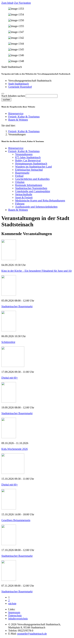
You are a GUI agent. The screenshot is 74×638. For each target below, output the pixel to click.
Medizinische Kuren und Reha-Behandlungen (40, 200)
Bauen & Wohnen (18, 119)
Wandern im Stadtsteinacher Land (33, 166)
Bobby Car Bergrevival (28, 160)
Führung (19, 203)
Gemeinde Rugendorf (20, 86)
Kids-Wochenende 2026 (14, 448)
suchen (6, 99)
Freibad (19, 175)
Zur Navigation (22, 2)
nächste (12, 603)
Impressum (14, 612)
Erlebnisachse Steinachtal (29, 169)
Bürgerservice (15, 113)
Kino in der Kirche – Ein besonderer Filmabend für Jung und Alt (36, 270)
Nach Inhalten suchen (13, 95)
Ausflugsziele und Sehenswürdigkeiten (36, 206)
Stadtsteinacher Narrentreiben (31, 188)
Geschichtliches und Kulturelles (32, 178)
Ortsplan (19, 182)
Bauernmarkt (22, 172)
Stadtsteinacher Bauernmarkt (17, 306)
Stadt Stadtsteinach (18, 83)
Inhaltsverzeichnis (18, 618)
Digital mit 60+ (9, 377)
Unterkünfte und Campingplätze (32, 191)
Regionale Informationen (28, 185)
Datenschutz (15, 615)
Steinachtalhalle (23, 194)
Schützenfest (8, 342)
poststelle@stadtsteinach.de (32, 633)
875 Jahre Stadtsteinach (28, 157)
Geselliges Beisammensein (15, 520)
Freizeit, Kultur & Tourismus (24, 116)
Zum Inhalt (7, 2)
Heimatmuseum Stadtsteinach (31, 163)
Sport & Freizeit (24, 197)
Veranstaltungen (24, 154)
